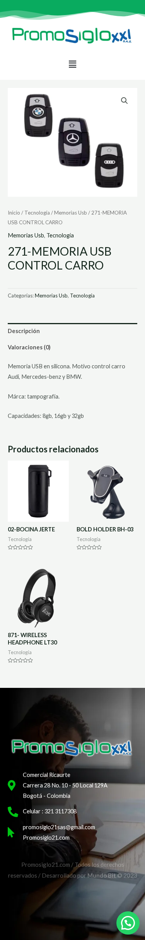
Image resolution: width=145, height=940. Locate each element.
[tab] (72, 331)
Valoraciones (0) (29, 347)
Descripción (24, 331)
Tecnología (37, 213)
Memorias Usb (70, 213)
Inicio (14, 213)
